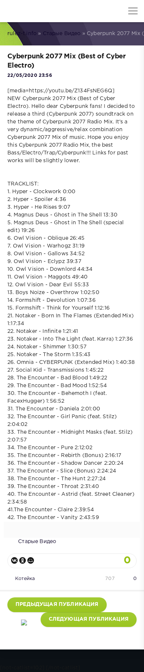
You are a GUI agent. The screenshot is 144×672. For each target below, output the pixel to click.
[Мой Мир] (30, 560)
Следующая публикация (88, 619)
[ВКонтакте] (14, 560)
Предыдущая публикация (57, 604)
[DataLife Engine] (11, 11)
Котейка (25, 579)
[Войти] (33, 11)
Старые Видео (62, 33)
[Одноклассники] (22, 560)
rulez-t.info (22, 33)
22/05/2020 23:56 (29, 76)
